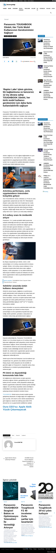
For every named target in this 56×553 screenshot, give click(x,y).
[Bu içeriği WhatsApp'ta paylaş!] (16, 61)
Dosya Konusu (21, 9)
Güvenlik (42, 8)
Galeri (33, 8)
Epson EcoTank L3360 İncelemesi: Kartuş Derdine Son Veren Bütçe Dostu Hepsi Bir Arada (48, 57)
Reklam (25, 0)
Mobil (9, 8)
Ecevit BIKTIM (6, 57)
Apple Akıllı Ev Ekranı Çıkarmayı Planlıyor (10, 458)
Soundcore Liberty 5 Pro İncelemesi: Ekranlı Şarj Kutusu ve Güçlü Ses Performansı (48, 44)
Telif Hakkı (21, 0)
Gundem (10, 36)
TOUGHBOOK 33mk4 (7, 437)
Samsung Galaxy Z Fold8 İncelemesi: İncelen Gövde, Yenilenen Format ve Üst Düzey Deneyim (48, 71)
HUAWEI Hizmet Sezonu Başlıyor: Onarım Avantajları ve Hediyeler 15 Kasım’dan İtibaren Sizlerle (27, 462)
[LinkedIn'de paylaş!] (12, 61)
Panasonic (18, 435)
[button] (1, 513)
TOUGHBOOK (7, 394)
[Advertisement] (19, 77)
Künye (7, 0)
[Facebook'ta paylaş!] (4, 61)
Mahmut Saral (24, 535)
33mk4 (13, 435)
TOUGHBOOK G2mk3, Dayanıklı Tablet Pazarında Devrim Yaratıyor (17, 281)
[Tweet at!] (8, 61)
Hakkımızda (2, 0)
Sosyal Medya (15, 0)
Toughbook (24, 435)
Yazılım (48, 8)
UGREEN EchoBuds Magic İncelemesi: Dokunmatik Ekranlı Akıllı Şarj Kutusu (48, 95)
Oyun (53, 8)
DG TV (37, 9)
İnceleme (27, 8)
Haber (5, 8)
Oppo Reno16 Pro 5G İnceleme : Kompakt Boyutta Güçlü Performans (48, 83)
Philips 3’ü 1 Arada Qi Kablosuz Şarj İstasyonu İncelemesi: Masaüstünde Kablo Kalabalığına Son (48, 182)
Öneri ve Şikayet (31, 0)
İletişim (10, 0)
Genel (6, 19)
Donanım (15, 8)
